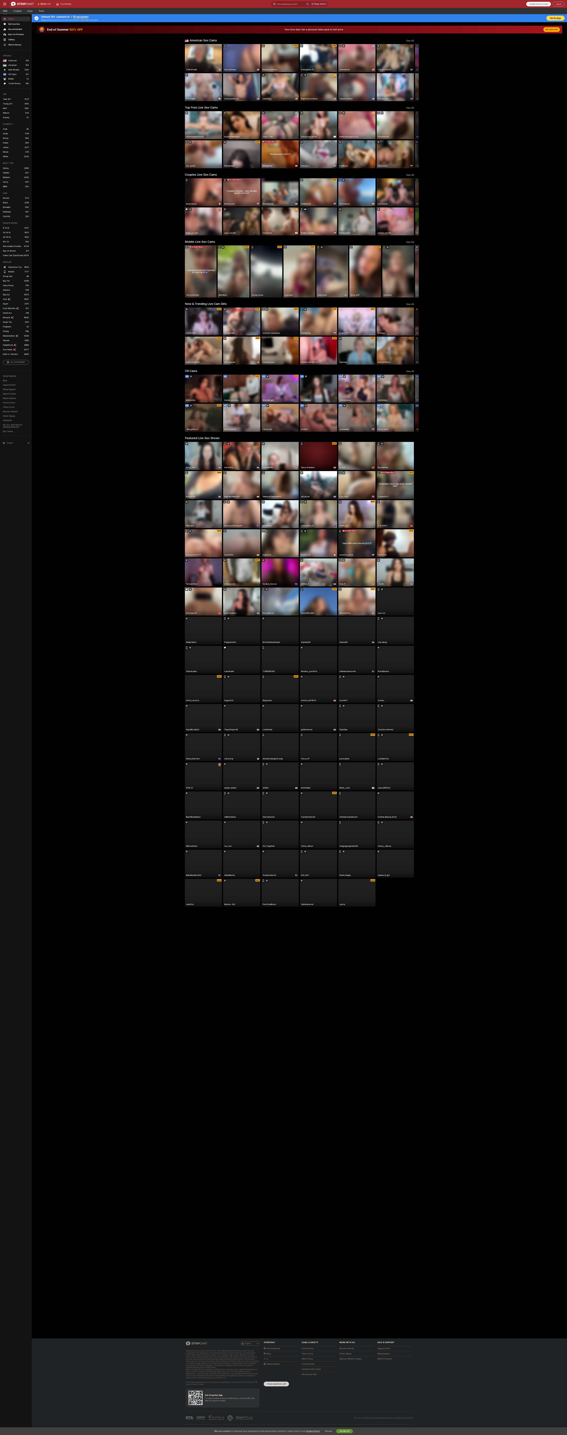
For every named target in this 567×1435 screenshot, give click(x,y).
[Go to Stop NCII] (244, 1418)
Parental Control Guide (311, 1369)
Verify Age (555, 18)
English (248, 1343)
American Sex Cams (203, 40)
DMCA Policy (307, 1359)
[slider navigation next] (411, 72)
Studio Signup (9, 416)
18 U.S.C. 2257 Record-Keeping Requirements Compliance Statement (383, 1418)
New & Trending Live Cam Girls (206, 304)
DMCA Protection (384, 1359)
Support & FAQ (9, 385)
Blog (5, 381)
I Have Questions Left (276, 1384)
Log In (558, 4)
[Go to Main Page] (22, 4)
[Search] (308, 4)
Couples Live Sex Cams (201, 174)
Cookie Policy (313, 1431)
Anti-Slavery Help (309, 1374)
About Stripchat (9, 376)
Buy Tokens (8, 431)
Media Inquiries (9, 398)
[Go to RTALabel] (190, 1418)
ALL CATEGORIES (17, 362)
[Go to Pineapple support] (230, 1418)
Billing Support (9, 389)
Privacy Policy (9, 403)
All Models (7, 420)
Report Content (9, 394)
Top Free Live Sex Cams (201, 107)
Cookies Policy (308, 1364)
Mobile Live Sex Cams (200, 242)
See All (410, 40)
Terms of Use (8, 407)
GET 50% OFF (551, 30)
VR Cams (191, 371)
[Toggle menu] (4, 4)
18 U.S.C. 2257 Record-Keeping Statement (13, 426)
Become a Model (10, 412)
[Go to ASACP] (201, 1418)
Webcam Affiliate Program (350, 1359)
